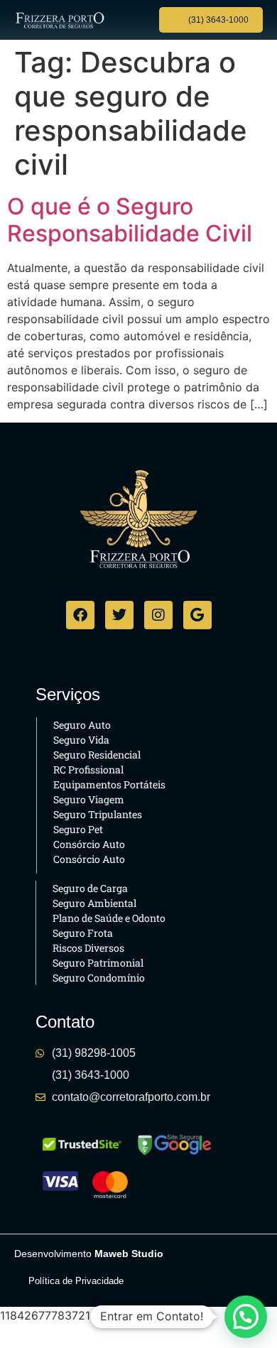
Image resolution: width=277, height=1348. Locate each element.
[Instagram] (158, 615)
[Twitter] (119, 615)
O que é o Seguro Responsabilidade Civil (129, 219)
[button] (132, 20)
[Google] (197, 615)
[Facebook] (80, 615)
